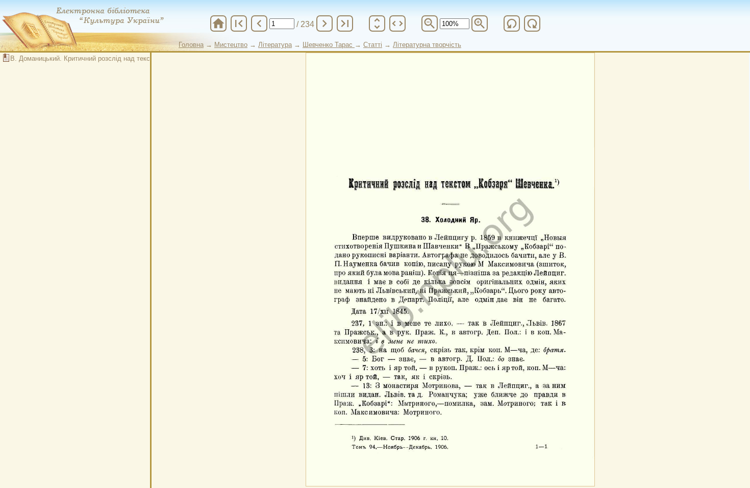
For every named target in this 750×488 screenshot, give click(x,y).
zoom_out (429, 23)
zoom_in (479, 23)
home (218, 23)
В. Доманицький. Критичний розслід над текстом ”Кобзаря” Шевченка (117, 58)
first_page (239, 23)
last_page (345, 23)
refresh (512, 23)
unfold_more (377, 23)
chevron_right (324, 23)
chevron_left (259, 23)
